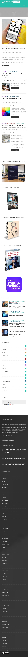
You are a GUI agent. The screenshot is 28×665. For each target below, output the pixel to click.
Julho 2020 (4, 608)
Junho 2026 (4, 535)
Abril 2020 (4, 618)
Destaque (14, 368)
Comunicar (14, 362)
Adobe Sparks (14, 346)
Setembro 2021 (5, 573)
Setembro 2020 (5, 605)
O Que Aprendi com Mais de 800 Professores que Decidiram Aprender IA (17, 316)
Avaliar (11, 46)
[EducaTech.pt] (11, 1)
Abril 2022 (4, 560)
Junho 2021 (4, 576)
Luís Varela (7, 52)
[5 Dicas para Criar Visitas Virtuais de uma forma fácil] (6, 87)
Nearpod (14, 384)
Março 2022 (4, 563)
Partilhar (18, 46)
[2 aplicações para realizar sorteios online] (6, 111)
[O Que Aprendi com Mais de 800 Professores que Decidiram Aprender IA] (5, 314)
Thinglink (14, 390)
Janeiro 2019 (5, 650)
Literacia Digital (14, 71)
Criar (4, 46)
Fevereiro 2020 (5, 624)
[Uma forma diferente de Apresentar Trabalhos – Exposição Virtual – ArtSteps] (6, 138)
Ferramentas (14, 371)
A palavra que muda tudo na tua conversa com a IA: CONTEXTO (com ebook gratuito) (17, 306)
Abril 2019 (4, 640)
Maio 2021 (4, 579)
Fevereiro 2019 (5, 646)
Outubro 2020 (5, 602)
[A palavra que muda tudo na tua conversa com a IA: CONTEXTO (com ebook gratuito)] (5, 303)
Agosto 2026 (5, 528)
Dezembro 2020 (5, 595)
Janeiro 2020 (5, 627)
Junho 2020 (4, 611)
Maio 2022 (4, 557)
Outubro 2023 (5, 538)
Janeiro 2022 (5, 570)
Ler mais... (5, 65)
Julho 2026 (4, 531)
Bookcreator (14, 355)
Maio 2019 (4, 637)
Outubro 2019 (5, 634)
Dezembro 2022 (5, 551)
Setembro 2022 (5, 554)
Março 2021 (4, 586)
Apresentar (12, 123)
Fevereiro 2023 (5, 544)
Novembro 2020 (5, 598)
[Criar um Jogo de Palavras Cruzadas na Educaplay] (14, 31)
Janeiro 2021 (5, 592)
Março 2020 (4, 621)
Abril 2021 (4, 582)
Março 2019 (4, 643)
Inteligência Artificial (17, 301)
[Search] (20, 5)
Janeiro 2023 (5, 547)
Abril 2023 (4, 541)
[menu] (24, 6)
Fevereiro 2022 (5, 567)
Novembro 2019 (5, 630)
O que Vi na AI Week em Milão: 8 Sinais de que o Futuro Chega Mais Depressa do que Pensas (17, 325)
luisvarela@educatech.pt (8, 440)
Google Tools (14, 374)
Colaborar (13, 302)
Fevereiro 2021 (5, 589)
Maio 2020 (4, 614)
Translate (13, 404)
